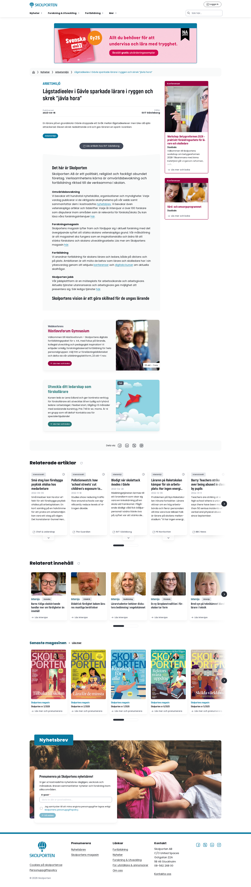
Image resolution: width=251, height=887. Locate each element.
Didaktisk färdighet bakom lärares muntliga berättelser (88, 605)
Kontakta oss (162, 874)
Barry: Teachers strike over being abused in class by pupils (208, 484)
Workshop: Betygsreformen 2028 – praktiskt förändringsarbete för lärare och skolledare (186, 140)
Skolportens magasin (85, 855)
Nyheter (45, 72)
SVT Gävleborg (151, 112)
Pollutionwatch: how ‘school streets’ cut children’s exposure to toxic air (85, 484)
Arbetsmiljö (62, 72)
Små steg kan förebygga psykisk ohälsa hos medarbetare (47, 484)
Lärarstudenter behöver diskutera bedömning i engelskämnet (128, 605)
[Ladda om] (81, 463)
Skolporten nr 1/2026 (120, 706)
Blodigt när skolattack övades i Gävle (125, 482)
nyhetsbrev (104, 204)
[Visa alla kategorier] (63, 474)
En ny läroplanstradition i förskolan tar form (167, 605)
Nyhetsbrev (78, 849)
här (92, 216)
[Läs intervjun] (48, 583)
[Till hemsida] (42, 850)
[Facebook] (119, 445)
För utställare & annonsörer (130, 865)
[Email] (141, 445)
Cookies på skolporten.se (46, 865)
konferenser (101, 265)
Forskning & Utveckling (127, 860)
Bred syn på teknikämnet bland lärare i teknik (208, 605)
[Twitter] (134, 445)
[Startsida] (33, 72)
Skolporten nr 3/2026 (40, 706)
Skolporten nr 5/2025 (200, 706)
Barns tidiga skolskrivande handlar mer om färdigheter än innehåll (47, 607)
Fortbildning (120, 849)
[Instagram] (219, 844)
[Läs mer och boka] (186, 109)
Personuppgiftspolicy (43, 870)
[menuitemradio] (36, 13)
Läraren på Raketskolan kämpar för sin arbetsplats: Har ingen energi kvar (166, 484)
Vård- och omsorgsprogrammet (184, 207)
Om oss (118, 870)
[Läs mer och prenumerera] (48, 674)
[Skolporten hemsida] (43, 5)
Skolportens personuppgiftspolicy (61, 809)
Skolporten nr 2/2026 (80, 706)
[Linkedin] (127, 445)
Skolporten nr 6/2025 (160, 706)
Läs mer (76, 643)
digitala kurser (124, 265)
